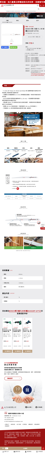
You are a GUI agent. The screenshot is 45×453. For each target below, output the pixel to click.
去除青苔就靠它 (17, 11)
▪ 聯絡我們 (7, 426)
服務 (27, 20)
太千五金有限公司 (7, 5)
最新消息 (18, 451)
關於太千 (6, 451)
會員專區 (29, 451)
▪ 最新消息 (12, 424)
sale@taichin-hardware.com (15, 421)
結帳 (43, 228)
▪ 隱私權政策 (36, 424)
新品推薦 (12, 11)
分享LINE (14, 47)
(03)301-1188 (10, 417)
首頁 (3, 17)
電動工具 (7, 17)
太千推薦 (23, 11)
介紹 (7, 20)
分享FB (6, 47)
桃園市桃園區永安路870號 (16, 413)
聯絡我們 (10, 378)
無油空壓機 (33, 11)
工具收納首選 (28, 11)
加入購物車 (43, 448)
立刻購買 (25, 448)
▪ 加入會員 (18, 424)
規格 (17, 20)
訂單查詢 (40, 451)
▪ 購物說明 (30, 424)
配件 (37, 20)
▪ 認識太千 (7, 424)
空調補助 (8, 11)
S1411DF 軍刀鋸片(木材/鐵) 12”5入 (33, 49)
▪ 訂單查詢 (24, 424)
